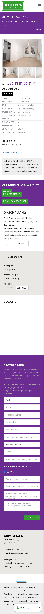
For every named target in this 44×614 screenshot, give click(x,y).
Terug (38, 29)
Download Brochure (15, 201)
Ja (14, 472)
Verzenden (32, 517)
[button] (28, 608)
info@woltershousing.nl (12, 152)
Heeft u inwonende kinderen (17, 466)
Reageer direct (11, 194)
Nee (7, 472)
